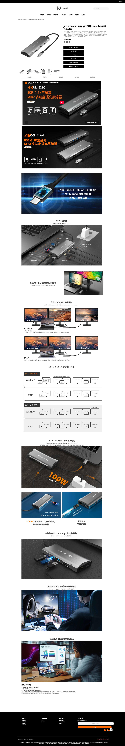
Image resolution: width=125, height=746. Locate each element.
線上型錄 (71, 14)
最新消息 (24, 722)
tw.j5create (32, 739)
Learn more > (86, 743)
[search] (102, 8)
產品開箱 (83, 14)
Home (19, 19)
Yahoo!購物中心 (73, 54)
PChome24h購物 (73, 47)
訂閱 (95, 727)
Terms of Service (106, 739)
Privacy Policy (99, 739)
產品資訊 (42, 14)
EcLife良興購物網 (73, 66)
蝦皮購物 (73, 58)
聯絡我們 (77, 14)
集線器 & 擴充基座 (24, 19)
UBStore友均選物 (73, 62)
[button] (111, 729)
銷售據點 (49, 14)
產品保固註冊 (62, 722)
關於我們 (24, 720)
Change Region (20, 739)
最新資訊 (64, 14)
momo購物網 (73, 51)
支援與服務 (55, 14)
